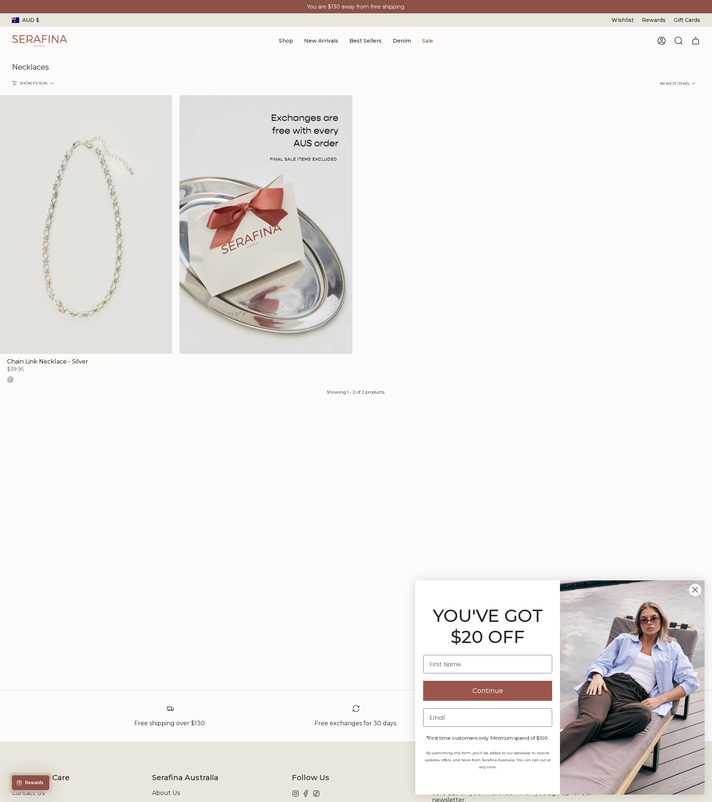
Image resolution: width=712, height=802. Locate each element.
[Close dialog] (695, 589)
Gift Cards (687, 20)
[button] (286, 41)
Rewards (654, 20)
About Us (166, 792)
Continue (487, 691)
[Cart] (695, 40)
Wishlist (623, 20)
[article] (265, 225)
